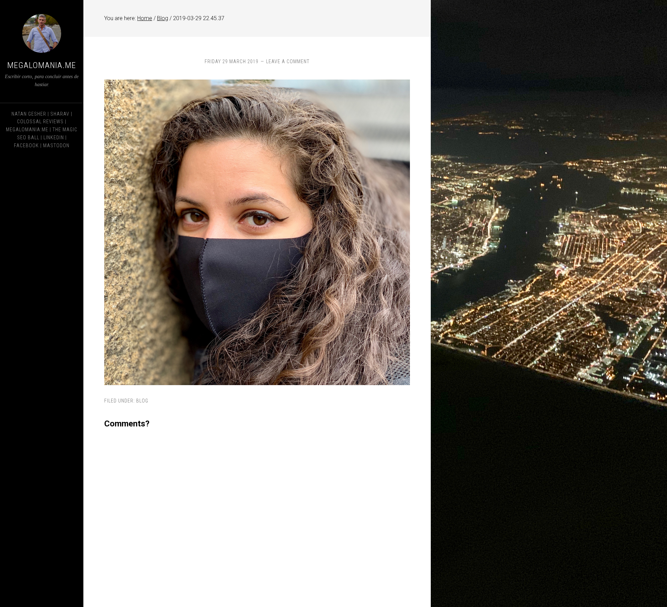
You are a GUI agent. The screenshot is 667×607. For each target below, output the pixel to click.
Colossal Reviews (40, 121)
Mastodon (56, 145)
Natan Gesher (28, 114)
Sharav (59, 114)
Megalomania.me (41, 65)
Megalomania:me (27, 129)
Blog (142, 401)
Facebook (26, 145)
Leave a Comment (288, 61)
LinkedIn (53, 137)
